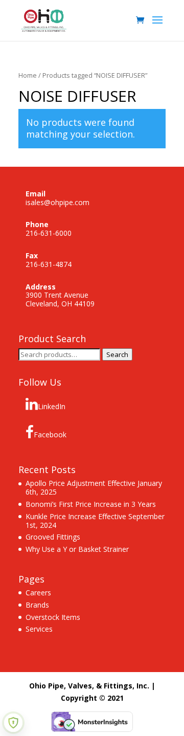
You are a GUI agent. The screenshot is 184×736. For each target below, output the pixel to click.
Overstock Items (53, 617)
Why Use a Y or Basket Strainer (77, 549)
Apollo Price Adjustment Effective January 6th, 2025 (94, 487)
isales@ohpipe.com (57, 202)
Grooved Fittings (53, 537)
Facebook (50, 434)
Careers (38, 592)
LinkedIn (51, 406)
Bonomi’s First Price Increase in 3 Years (91, 504)
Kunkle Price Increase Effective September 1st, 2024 (95, 520)
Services (39, 629)
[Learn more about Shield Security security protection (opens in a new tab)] (13, 722)
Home (27, 75)
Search (117, 354)
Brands (37, 605)
